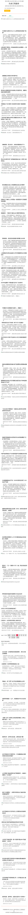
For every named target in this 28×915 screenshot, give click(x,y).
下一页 (13, 637)
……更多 (19, 41)
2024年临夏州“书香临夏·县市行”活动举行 (12, 282)
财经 (11, 6)
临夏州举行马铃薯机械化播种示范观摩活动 (12, 268)
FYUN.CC (11, 909)
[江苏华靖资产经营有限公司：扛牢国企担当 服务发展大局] (14, 870)
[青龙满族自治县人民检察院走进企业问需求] (11, 172)
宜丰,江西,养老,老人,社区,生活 (18, 630)
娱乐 (8, 6)
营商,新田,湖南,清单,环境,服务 (18, 224)
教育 (20, 6)
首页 (9, 635)
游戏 (18, 6)
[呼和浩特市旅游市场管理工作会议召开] (10, 581)
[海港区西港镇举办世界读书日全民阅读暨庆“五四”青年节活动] (14, 426)
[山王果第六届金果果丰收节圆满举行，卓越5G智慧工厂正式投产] (14, 765)
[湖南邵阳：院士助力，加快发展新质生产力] (11, 132)
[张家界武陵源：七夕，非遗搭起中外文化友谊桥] (13, 690)
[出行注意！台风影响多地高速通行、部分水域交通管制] (14, 644)
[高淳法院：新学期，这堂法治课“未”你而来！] (12, 888)
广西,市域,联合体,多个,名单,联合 (18, 130)
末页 (18, 637)
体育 (6, 6)
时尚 (13, 1)
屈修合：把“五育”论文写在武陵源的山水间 (13, 681)
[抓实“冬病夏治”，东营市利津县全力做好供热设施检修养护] (14, 784)
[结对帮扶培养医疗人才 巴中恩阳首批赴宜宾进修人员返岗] (14, 525)
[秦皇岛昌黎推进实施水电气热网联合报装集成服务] (13, 352)
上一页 (13, 635)
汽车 (20, 1)
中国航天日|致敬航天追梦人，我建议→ (12, 308)
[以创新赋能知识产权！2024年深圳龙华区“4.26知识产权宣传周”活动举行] (14, 469)
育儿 (22, 6)
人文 (18, 1)
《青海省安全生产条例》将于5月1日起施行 (12, 322)
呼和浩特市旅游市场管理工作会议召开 (12, 594)
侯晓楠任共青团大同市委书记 (10, 76)
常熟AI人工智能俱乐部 (19, 910)
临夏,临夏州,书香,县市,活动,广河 (18, 293)
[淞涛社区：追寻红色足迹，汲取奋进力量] (11, 728)
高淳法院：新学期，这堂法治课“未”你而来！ (14, 896)
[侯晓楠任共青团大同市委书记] (8, 63)
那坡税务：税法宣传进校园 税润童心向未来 (13, 238)
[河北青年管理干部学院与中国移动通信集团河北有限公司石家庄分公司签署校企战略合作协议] (14, 850)
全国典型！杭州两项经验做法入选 (10, 664)
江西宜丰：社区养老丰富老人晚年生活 (11, 620)
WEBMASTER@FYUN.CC (17, 912)
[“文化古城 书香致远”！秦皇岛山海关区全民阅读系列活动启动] (14, 397)
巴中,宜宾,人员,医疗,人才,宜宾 (19, 551)
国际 (8, 1)
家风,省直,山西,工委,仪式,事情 (18, 61)
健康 (22, 1)
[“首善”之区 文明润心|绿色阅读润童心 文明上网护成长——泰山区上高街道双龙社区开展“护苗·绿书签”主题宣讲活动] (14, 710)
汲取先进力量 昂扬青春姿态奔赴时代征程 (12, 822)
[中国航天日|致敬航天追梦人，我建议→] (10, 296)
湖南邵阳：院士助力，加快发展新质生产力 (13, 144)
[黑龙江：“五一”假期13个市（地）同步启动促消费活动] (14, 553)
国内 (6, 1)
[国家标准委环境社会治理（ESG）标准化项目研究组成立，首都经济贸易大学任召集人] (14, 497)
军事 (13, 6)
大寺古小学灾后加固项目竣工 (8, 608)
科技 (15, 6)
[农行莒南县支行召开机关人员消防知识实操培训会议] (14, 803)
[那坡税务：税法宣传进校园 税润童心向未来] (11, 226)
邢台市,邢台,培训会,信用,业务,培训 (19, 170)
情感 (15, 1)
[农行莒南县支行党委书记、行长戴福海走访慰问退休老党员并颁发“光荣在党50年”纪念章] (14, 746)
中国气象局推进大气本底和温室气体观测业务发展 (14, 453)
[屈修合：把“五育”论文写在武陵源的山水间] (12, 673)
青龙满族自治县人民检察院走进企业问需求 (13, 185)
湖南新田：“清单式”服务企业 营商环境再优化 (13, 213)
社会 (11, 1)
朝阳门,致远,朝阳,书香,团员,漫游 (18, 115)
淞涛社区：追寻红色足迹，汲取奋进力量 (12, 737)
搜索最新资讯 (7, 10)
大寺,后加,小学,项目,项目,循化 (18, 618)
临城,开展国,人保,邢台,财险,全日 (18, 265)
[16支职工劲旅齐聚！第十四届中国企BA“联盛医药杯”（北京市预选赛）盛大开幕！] (14, 831)
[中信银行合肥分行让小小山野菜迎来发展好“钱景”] (13, 19)
